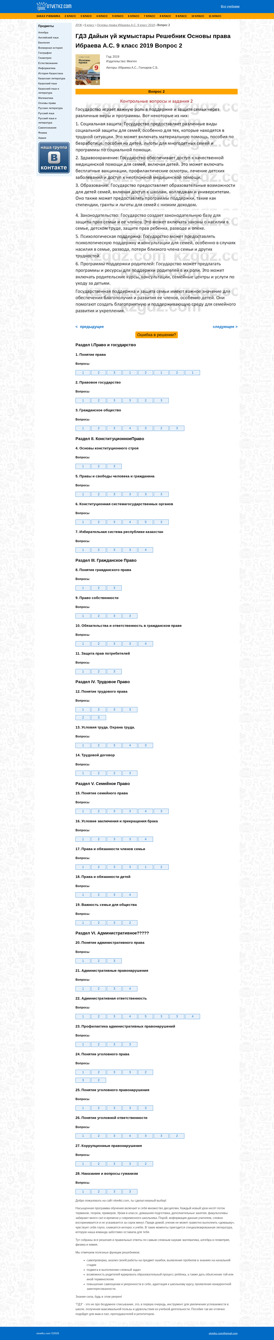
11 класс (215, 16)
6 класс (133, 16)
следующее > (225, 327)
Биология (44, 42)
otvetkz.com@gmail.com (223, 1333)
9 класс (181, 16)
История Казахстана (50, 73)
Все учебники (230, 6)
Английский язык (48, 37)
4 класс (102, 16)
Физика (42, 132)
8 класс (165, 16)
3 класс (86, 16)
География (45, 52)
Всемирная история (50, 47)
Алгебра (43, 32)
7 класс (149, 16)
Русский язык (46, 113)
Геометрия (44, 57)
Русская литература (50, 108)
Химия (42, 137)
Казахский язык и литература (48, 90)
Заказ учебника (48, 16)
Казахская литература (51, 78)
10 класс (197, 16)
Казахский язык (47, 83)
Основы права (47, 102)
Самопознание (47, 127)
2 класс (70, 16)
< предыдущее (89, 327)
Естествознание (48, 63)
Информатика (46, 68)
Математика (45, 97)
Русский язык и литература (47, 120)
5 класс (118, 16)
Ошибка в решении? (156, 334)
